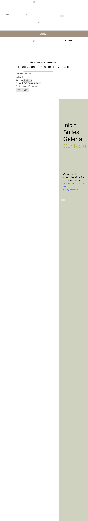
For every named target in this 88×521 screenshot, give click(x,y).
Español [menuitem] (5, 14)
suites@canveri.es (70, 189)
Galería (72, 139)
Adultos (19, 80)
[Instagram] (65, 158)
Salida (18, 77)
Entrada (19, 73)
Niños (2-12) (21, 83)
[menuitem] (14, 14)
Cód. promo (21, 86)
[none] (14, 14)
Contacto (74, 146)
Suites (71, 132)
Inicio (70, 125)
